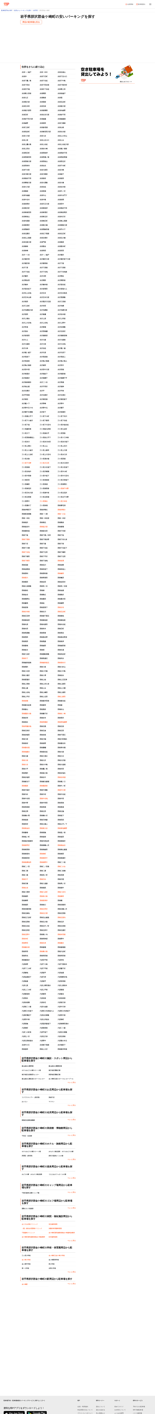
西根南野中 (44, 862)
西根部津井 (44, 900)
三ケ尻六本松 (62, 501)
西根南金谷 (62, 845)
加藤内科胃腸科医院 (55, 1228)
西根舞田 (61, 896)
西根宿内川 (62, 662)
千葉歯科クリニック (28, 1233)
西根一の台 (62, 514)
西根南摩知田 (26, 862)
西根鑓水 (61, 943)
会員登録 (130, 4)
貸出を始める (100, 1410)
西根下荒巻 (26, 539)
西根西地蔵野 (62, 722)
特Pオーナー (100, 1400)
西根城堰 (25, 701)
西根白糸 (25, 888)
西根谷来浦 (62, 777)
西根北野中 (26, 934)
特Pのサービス (138, 1400)
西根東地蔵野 (62, 828)
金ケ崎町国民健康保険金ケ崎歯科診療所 (62, 1233)
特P (79, 1400)
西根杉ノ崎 (62, 713)
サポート (117, 1400)
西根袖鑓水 (26, 752)
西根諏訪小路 (26, 713)
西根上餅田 (62, 696)
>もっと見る (72, 1082)
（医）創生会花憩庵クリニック (32, 1228)
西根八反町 (44, 892)
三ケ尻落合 (44, 501)
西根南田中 (44, 858)
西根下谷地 (26, 552)
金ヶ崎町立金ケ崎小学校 (57, 1255)
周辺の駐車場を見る (31, 22)
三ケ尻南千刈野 (63, 488)
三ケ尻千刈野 (26, 463)
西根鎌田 (61, 573)
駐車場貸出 (141, 4)
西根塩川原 (44, 527)
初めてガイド (119, 1406)
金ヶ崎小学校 (26, 1260)
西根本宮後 (62, 934)
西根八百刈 (62, 892)
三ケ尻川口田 (44, 463)
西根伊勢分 (62, 510)
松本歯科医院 (53, 1237)
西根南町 (43, 854)
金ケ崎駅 (25, 1284)
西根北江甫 (44, 913)
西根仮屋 (61, 561)
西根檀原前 (44, 786)
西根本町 (25, 939)
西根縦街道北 (44, 662)
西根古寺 (61, 607)
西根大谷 (25, 764)
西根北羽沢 (44, 909)
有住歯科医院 (53, 1224)
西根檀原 (25, 786)
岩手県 (35, 10)
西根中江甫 (62, 790)
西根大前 (25, 760)
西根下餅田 (26, 561)
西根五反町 (62, 612)
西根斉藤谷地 (26, 726)
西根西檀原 (44, 722)
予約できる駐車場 (139, 1406)
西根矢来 (43, 943)
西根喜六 (25, 578)
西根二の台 (62, 866)
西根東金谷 (26, 828)
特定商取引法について (85, 1410)
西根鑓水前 (26, 947)
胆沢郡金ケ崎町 (44, 10)
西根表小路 (44, 896)
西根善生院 (26, 747)
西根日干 (25, 879)
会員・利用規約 (83, 1406)
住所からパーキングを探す (22, 10)
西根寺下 (25, 658)
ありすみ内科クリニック (30, 1224)
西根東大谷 (44, 828)
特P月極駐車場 (138, 1410)
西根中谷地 (44, 798)
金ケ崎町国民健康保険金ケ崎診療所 (33, 1237)
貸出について (100, 1406)
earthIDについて (120, 1410)
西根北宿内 (62, 917)
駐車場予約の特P (6, 10)
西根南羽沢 (26, 845)
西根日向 (43, 879)
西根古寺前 (26, 612)
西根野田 (25, 943)
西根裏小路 (44, 951)
